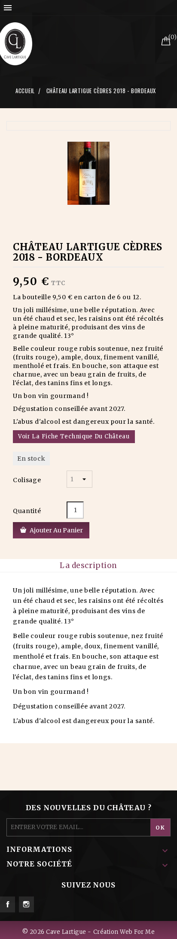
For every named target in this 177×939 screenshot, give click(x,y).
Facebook (7, 904)
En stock (31, 458)
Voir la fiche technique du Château (74, 436)
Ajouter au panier (56, 530)
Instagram (26, 904)
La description (88, 565)
